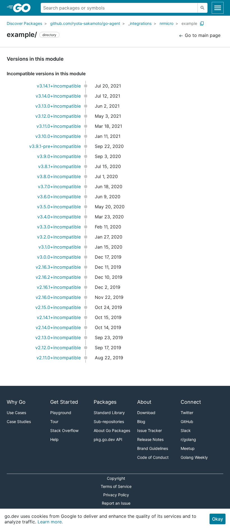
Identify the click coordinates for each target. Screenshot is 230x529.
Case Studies (19, 421)
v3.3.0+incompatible (59, 227)
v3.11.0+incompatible (58, 126)
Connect (191, 402)
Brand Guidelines (152, 448)
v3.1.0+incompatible (59, 247)
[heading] (24, 7)
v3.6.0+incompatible (59, 196)
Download (146, 412)
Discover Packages (24, 23)
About (144, 402)
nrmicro (166, 23)
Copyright (116, 478)
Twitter (187, 412)
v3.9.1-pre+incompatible (55, 146)
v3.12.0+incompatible (58, 116)
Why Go (16, 402)
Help (54, 439)
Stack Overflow (64, 430)
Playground (60, 412)
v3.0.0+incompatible (59, 257)
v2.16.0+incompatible (58, 297)
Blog (141, 421)
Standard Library (109, 412)
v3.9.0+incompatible (59, 156)
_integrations (139, 23)
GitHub (187, 421)
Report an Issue (116, 503)
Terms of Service (116, 486)
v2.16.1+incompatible (59, 287)
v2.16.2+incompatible (58, 277)
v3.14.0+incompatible (58, 96)
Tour (54, 421)
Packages (105, 402)
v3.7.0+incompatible (59, 186)
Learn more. (50, 522)
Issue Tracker (149, 430)
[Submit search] (202, 8)
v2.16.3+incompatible (58, 267)
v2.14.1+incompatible (59, 317)
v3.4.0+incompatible (59, 216)
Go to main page (201, 35)
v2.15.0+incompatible (58, 307)
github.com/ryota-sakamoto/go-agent (85, 23)
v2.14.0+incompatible (58, 327)
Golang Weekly (194, 457)
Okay (217, 519)
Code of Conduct (153, 457)
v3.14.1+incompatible (59, 86)
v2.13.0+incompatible (58, 337)
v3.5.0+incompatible (59, 206)
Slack (186, 430)
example (189, 23)
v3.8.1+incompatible (59, 166)
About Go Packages (112, 430)
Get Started (64, 402)
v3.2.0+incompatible (59, 237)
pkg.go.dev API (108, 439)
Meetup (188, 448)
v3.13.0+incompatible (58, 106)
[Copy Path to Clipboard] (201, 23)
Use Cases (16, 412)
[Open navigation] (217, 7)
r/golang (188, 439)
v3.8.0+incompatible (59, 176)
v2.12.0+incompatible (58, 347)
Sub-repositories (109, 421)
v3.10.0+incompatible (58, 136)
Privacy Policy (116, 494)
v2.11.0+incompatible (58, 357)
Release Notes (150, 439)
